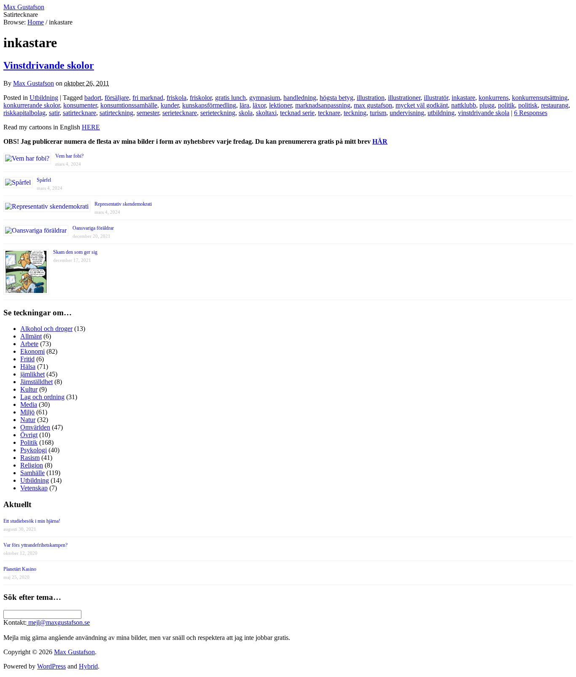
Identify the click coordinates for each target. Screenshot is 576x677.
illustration (371, 97)
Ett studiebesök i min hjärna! (31, 521)
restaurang (554, 105)
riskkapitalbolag (24, 112)
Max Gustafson (33, 83)
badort (92, 97)
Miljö (27, 412)
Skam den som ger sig (75, 252)
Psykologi (33, 450)
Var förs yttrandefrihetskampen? (35, 545)
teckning (355, 112)
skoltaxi (266, 112)
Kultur (29, 389)
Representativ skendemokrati (123, 204)
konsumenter (80, 105)
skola (246, 112)
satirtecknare (79, 112)
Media (28, 404)
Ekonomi (32, 351)
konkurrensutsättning (540, 97)
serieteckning (217, 112)
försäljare (117, 97)
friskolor (201, 97)
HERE (91, 127)
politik (506, 105)
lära (244, 105)
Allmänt (31, 336)
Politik (29, 442)
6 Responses (530, 112)
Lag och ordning (42, 396)
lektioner (280, 105)
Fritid (27, 359)
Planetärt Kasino (19, 569)
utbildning (441, 112)
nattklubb (463, 105)
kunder (170, 105)
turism (378, 112)
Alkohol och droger (46, 328)
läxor (259, 105)
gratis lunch (230, 97)
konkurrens (494, 97)
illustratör (436, 97)
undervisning (407, 112)
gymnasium (264, 97)
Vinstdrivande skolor (48, 65)
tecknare (329, 112)
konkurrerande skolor (31, 105)
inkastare (463, 97)
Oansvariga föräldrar (93, 228)
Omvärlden (35, 427)
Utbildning (44, 97)
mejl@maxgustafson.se (58, 622)
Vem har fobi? (69, 156)
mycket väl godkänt (422, 105)
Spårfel (44, 180)
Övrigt (29, 434)
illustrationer (404, 97)
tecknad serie (297, 112)
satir (54, 112)
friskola (176, 97)
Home (35, 22)
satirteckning (116, 112)
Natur (27, 419)
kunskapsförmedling (209, 105)
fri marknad (147, 97)
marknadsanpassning (322, 105)
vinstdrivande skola (483, 112)
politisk (528, 105)
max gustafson (373, 105)
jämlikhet (32, 374)
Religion (31, 465)
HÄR (380, 141)
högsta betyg (336, 97)
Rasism (30, 457)
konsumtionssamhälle (128, 105)
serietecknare (179, 112)
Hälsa (27, 366)
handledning (299, 97)
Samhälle (32, 472)
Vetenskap (34, 488)
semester (148, 112)
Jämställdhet (36, 381)
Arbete (29, 343)
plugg (487, 105)
